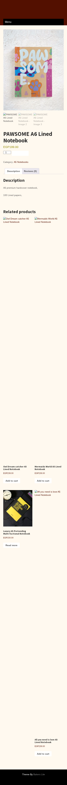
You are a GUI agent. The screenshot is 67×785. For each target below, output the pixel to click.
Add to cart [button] (12, 480)
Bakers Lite (39, 774)
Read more (11, 545)
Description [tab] (13, 171)
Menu (8, 22)
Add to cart (20, 153)
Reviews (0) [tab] (30, 171)
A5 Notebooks (21, 162)
